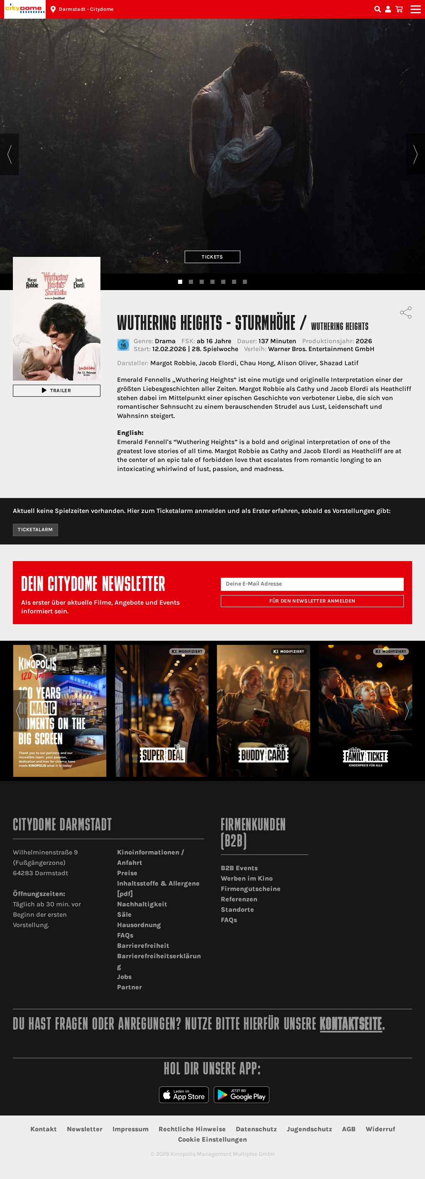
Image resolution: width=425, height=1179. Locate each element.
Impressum (130, 1129)
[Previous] (9, 154)
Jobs (124, 977)
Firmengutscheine (251, 889)
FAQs (125, 935)
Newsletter (85, 1129)
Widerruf (380, 1129)
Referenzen (239, 899)
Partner (129, 987)
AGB (349, 1129)
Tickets (212, 257)
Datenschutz (256, 1129)
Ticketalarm (35, 529)
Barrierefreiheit (143, 946)
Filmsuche (378, 9)
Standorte (237, 909)
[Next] (415, 154)
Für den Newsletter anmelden (312, 601)
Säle (124, 914)
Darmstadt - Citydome (86, 9)
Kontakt (43, 1129)
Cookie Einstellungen (212, 1139)
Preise (127, 873)
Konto (389, 9)
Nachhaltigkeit (142, 904)
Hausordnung (139, 925)
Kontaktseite (351, 1025)
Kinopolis (25, 9)
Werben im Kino (247, 878)
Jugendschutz (309, 1129)
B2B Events (239, 868)
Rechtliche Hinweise (192, 1129)
